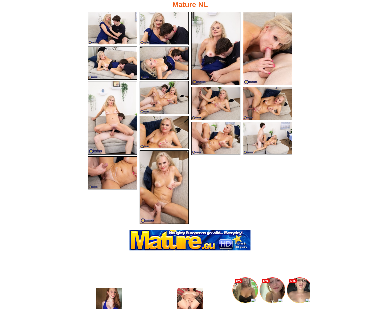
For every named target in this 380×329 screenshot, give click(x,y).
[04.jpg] (267, 48)
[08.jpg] (164, 97)
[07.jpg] (112, 118)
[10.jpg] (267, 103)
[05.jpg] (112, 63)
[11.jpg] (164, 132)
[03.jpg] (215, 48)
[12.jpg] (215, 138)
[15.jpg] (112, 172)
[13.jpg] (267, 138)
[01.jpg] (112, 28)
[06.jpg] (164, 63)
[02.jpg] (164, 28)
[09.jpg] (215, 103)
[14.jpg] (164, 187)
